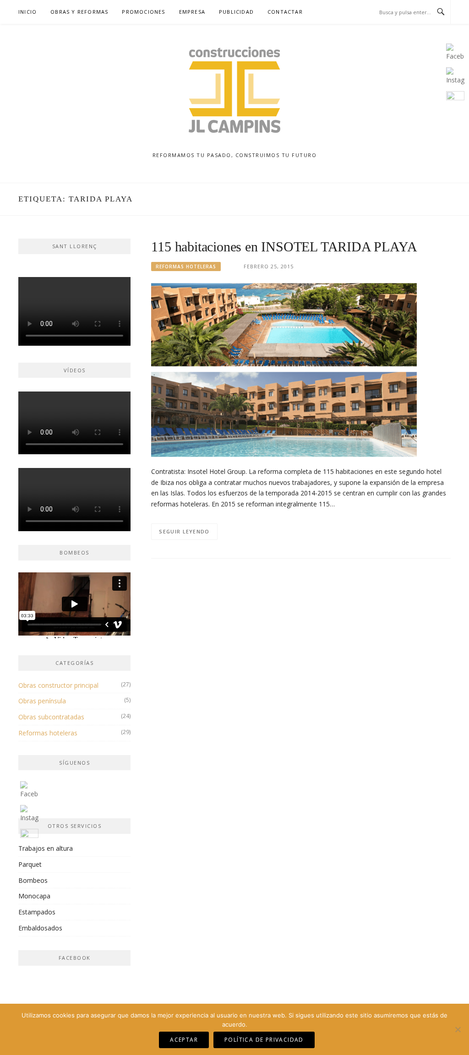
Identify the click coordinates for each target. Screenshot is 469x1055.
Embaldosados (40, 928)
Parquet (30, 864)
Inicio (27, 11)
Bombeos (33, 880)
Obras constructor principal (58, 685)
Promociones (143, 11)
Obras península (42, 700)
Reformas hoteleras (186, 266)
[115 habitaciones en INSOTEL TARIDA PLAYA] (284, 369)
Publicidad (236, 11)
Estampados (36, 912)
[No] (457, 1029)
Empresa (192, 11)
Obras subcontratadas (51, 716)
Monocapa (34, 896)
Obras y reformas (79, 11)
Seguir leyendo (184, 531)
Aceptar (184, 1040)
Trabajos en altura (45, 848)
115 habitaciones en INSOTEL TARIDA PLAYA (284, 246)
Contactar (285, 11)
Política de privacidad (264, 1040)
